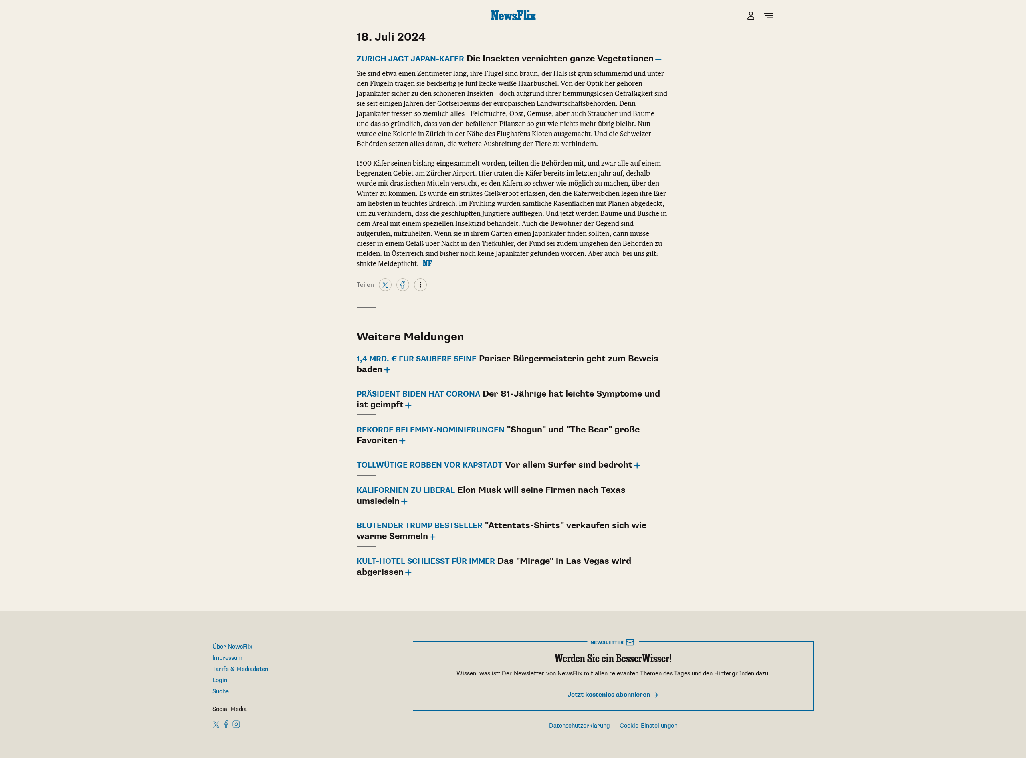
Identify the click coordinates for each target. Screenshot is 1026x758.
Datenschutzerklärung (579, 726)
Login (219, 680)
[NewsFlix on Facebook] (226, 724)
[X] (385, 284)
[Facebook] (402, 284)
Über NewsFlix (232, 647)
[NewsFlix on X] (216, 724)
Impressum (227, 658)
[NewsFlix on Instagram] (236, 724)
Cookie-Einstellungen (648, 726)
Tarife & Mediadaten (240, 669)
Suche (220, 691)
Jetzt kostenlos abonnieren (610, 695)
